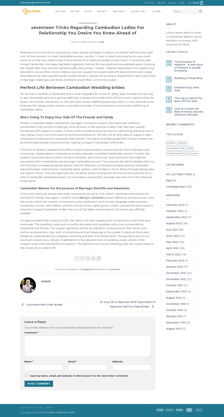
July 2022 (172, 229)
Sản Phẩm (118, 11)
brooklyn (171, 143)
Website (117, 361)
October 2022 (175, 211)
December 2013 (176, 322)
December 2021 (176, 273)
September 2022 (177, 217)
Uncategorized (88, 23)
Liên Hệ (172, 3)
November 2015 (176, 304)
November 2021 (176, 279)
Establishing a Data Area (186, 89)
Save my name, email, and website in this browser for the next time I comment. (79, 376)
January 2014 (174, 316)
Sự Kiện (156, 11)
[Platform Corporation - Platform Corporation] (35, 11)
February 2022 (175, 260)
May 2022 (172, 242)
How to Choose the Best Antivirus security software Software (188, 111)
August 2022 (174, 223)
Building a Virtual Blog (188, 78)
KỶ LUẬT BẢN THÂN (179, 174)
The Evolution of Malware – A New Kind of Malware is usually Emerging (188, 66)
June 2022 (172, 235)
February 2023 (175, 204)
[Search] (200, 11)
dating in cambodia (91, 197)
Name (28, 361)
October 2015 (174, 310)
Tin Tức (88, 11)
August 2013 (174, 328)
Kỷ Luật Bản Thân (176, 148)
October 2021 (174, 285)
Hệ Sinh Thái (138, 11)
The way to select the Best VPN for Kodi (188, 100)
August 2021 (174, 297)
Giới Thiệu (149, 3)
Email (72, 361)
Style (169, 180)
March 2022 (173, 254)
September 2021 (176, 291)
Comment (31, 332)
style (190, 148)
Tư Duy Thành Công (177, 153)
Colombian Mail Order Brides (44, 304)
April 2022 (172, 248)
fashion (183, 143)
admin (101, 42)
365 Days (101, 11)
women (194, 153)
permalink (115, 269)
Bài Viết (161, 3)
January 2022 (174, 266)
